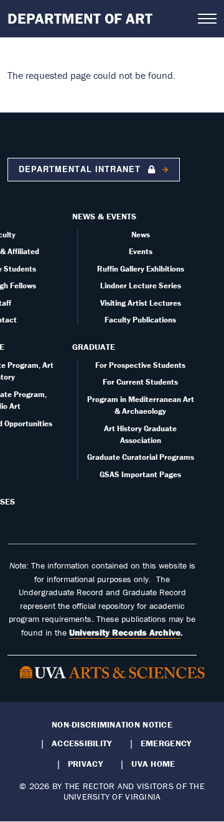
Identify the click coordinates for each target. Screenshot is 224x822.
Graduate (93, 346)
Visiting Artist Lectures (140, 303)
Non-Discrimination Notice (112, 724)
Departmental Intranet (81, 169)
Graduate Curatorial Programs (140, 457)
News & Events (104, 216)
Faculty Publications (140, 319)
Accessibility (82, 743)
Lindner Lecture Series (140, 285)
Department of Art (79, 18)
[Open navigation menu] (207, 18)
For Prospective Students (140, 365)
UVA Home (153, 764)
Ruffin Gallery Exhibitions (140, 268)
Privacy (85, 764)
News (140, 234)
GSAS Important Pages (140, 474)
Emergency (166, 743)
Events (140, 251)
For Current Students (140, 382)
